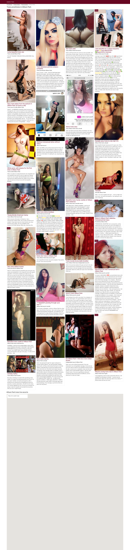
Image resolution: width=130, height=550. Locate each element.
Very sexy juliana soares (15, 266)
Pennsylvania (24, 4)
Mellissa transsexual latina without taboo (48, 143)
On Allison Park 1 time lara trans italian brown (79, 359)
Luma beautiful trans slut (15, 52)
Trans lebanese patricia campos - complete (48, 67)
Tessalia (98, 190)
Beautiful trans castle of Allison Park (19, 341)
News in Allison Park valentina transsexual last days (105, 219)
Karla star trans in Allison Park (47, 256)
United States (16, 4)
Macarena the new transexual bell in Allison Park (107, 270)
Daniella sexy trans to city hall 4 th (106, 141)
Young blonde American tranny (17, 215)
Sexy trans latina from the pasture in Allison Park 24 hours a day (19, 104)
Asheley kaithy (12, 374)
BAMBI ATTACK (10, 2)
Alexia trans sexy (71, 127)
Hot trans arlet (71, 49)
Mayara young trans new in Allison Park (108, 372)
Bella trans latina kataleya (45, 212)
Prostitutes (9, 4)
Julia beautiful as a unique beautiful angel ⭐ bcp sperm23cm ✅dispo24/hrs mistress (107, 50)
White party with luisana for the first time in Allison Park (19, 169)
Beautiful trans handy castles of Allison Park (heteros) (79, 200)
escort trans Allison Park (74, 293)
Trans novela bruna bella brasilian (77, 261)
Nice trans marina (42, 359)
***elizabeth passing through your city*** (48, 303)
